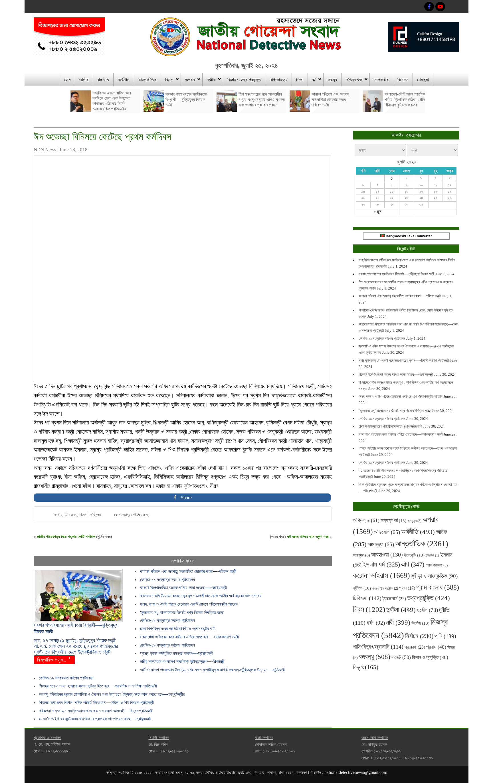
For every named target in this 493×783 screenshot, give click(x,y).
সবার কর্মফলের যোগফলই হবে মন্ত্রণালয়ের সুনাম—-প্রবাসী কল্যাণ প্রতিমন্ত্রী (404, 360)
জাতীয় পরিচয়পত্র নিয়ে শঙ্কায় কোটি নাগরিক (66, 537)
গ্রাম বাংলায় (437, 587)
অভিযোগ (387, 532)
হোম (67, 79)
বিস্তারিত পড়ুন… (51, 659)
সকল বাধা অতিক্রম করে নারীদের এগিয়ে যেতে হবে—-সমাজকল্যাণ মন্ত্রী (189, 636)
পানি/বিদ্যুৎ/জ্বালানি (378, 647)
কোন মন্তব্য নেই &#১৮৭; (131, 515)
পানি (445, 636)
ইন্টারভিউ (432, 555)
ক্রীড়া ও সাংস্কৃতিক (434, 576)
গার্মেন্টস (391, 588)
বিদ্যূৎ (365, 667)
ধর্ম (314, 79)
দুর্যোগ (427, 610)
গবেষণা (378, 588)
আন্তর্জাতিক (147, 79)
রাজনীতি (103, 79)
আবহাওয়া (387, 554)
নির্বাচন (419, 636)
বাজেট (401, 657)
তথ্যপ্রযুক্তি (428, 598)
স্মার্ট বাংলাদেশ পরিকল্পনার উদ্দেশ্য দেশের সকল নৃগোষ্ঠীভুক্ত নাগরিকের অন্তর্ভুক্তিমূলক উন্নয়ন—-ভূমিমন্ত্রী (212, 669)
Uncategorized (76, 515)
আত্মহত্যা (380, 544)
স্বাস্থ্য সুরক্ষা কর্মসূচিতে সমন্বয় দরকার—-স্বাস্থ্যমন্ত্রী (176, 653)
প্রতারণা (415, 647)
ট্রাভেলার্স (394, 598)
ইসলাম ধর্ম (381, 564)
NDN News (45, 149)
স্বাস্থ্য (332, 79)
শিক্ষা (299, 79)
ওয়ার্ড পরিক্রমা (436, 565)
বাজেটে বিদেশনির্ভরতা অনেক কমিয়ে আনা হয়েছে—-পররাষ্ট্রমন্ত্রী (183, 587)
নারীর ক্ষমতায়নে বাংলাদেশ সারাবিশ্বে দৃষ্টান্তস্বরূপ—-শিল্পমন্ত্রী (182, 661)
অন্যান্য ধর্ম (393, 520)
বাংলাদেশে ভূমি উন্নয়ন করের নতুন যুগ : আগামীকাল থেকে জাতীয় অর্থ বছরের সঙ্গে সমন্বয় (200, 595)
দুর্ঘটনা (211, 79)
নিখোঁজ (420, 623)
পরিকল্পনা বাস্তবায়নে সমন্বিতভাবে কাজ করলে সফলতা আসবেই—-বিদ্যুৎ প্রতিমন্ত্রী (96, 710)
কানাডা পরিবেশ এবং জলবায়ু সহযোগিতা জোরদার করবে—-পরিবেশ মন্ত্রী (188, 571)
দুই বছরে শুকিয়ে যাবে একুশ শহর (308, 537)
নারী (398, 622)
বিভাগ (169, 79)
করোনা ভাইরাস (381, 575)
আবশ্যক (361, 555)
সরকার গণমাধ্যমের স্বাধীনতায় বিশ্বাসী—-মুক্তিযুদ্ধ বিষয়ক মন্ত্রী (396, 274)
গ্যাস (407, 588)
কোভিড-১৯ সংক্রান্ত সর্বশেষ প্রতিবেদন (167, 579)
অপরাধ (190, 79)
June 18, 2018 (73, 149)
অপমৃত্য (414, 521)
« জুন (377, 211)
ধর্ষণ (376, 623)
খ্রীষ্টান (362, 588)
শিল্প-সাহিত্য (278, 79)
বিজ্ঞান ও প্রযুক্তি (430, 657)
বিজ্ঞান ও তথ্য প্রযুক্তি (244, 79)
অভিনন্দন (95, 515)
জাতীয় (83, 79)
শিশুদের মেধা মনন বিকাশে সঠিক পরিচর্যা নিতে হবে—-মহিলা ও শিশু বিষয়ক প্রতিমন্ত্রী (96, 702)
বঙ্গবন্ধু (374, 656)
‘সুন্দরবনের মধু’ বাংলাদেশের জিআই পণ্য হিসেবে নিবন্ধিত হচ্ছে (182, 612)
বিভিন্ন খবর (354, 79)
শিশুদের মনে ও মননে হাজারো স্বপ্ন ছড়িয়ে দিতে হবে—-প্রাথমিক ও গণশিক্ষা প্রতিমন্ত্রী (98, 685)
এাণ (412, 564)
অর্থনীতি (124, 79)
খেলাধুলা (423, 79)
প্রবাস (436, 647)
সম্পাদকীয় (381, 79)
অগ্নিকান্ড (366, 520)
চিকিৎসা (367, 598)
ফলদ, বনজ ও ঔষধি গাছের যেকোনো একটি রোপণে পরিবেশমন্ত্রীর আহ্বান (189, 604)
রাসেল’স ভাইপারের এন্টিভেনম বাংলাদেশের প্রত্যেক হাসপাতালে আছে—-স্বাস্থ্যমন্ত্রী (95, 718)
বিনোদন (402, 79)
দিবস (369, 609)
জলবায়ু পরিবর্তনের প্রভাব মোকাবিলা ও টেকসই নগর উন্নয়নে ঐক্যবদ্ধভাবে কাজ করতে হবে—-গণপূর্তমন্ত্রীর (112, 694)
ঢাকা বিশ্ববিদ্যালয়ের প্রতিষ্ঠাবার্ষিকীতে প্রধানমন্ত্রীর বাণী (177, 628)
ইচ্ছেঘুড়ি (414, 555)
